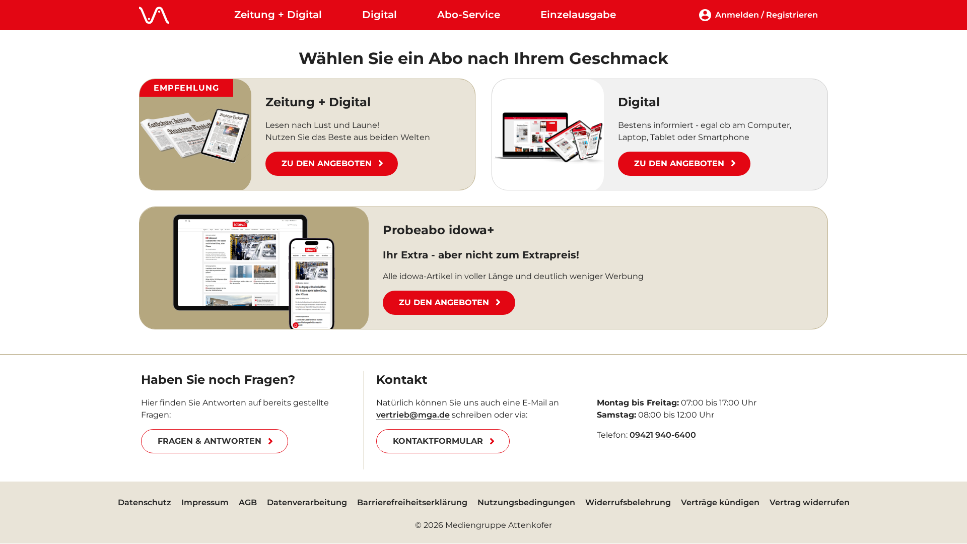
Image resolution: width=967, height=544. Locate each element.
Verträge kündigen (720, 502)
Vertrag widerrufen (810, 502)
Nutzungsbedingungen (526, 502)
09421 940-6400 (663, 435)
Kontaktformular (438, 441)
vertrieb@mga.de (413, 415)
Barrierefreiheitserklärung (412, 502)
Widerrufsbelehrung (628, 502)
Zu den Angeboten (327, 163)
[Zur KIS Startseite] (154, 15)
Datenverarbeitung (307, 502)
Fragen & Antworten (209, 441)
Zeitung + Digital (278, 15)
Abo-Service (468, 15)
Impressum (205, 502)
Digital (379, 15)
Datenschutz (144, 502)
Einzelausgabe (578, 15)
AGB (248, 502)
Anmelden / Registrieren (766, 15)
